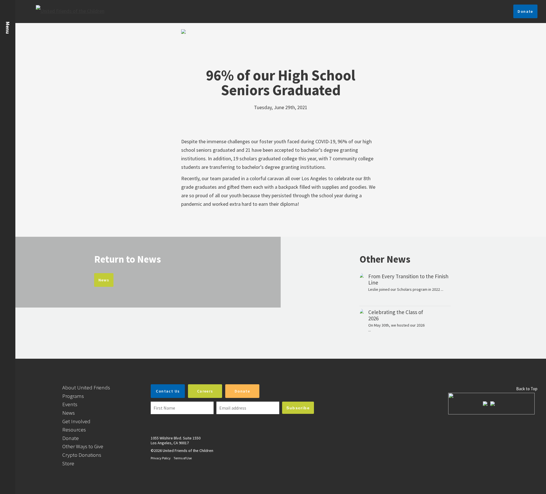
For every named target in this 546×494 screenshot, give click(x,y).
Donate (525, 11)
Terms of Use (182, 458)
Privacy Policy (161, 458)
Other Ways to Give (82, 446)
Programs (73, 396)
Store (68, 463)
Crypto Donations (81, 454)
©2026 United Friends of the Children (182, 450)
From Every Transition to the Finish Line (408, 279)
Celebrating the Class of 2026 (395, 315)
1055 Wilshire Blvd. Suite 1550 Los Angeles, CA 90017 (175, 440)
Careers (205, 391)
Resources (74, 429)
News (103, 280)
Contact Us (168, 391)
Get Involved (76, 421)
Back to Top (526, 388)
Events (69, 404)
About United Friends (86, 387)
